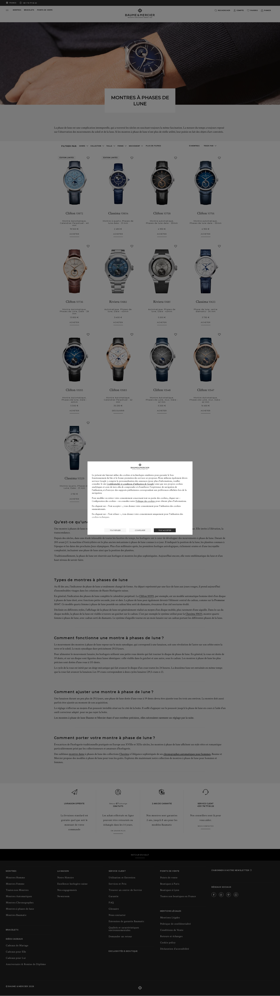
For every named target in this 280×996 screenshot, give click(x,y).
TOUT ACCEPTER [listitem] (165, 530)
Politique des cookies (145, 501)
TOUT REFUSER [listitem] (115, 530)
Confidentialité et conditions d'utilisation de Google (130, 484)
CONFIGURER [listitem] (140, 530)
